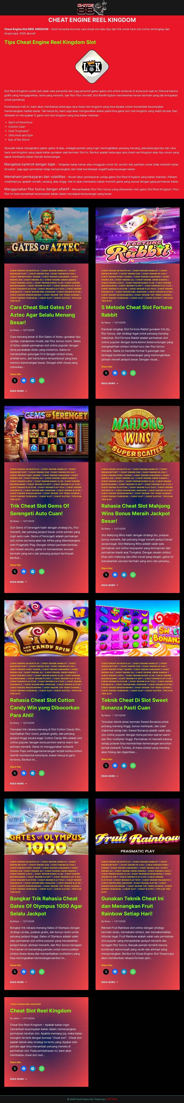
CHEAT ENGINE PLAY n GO (67, 286)
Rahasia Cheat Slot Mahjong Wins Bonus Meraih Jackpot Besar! (135, 513)
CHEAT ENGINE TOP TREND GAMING (61, 295)
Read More (18, 391)
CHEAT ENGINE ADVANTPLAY (25, 270)
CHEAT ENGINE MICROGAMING (147, 874)
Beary (16, 330)
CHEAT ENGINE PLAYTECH (51, 289)
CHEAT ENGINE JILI (33, 280)
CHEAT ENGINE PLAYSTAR (23, 289)
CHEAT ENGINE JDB (149, 868)
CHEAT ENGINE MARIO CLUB (49, 283)
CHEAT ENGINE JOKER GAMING (60, 280)
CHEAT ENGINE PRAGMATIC (156, 880)
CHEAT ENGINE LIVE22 (21, 283)
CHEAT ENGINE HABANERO (55, 277)
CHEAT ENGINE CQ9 (39, 274)
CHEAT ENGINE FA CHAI (63, 274)
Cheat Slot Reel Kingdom (40, 1011)
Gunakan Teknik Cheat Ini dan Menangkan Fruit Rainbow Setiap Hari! (132, 906)
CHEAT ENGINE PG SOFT (39, 286)
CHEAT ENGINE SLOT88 (69, 292)
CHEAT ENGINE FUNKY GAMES (25, 277)
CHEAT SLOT (46, 298)
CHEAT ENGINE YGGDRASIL (24, 298)
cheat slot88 (62, 298)
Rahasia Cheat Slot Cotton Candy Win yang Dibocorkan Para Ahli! (44, 707)
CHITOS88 (111, 1099)
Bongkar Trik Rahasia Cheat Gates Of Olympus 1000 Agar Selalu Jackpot (46, 906)
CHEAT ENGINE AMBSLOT (54, 270)
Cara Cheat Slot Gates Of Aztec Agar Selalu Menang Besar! (42, 314)
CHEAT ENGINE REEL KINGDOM (39, 292)
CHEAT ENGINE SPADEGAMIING (26, 295)
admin (16, 1018)
